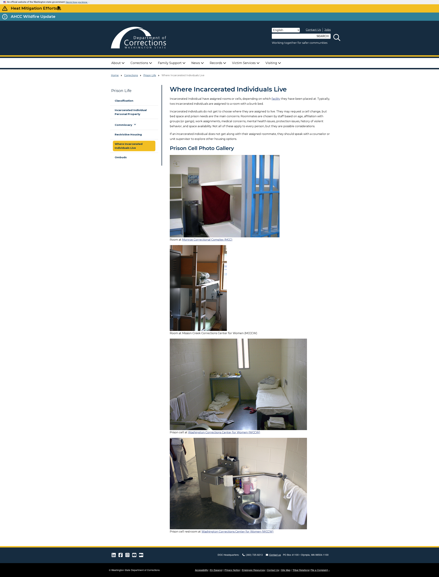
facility (276, 98)
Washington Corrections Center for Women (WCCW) (224, 432)
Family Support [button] (170, 63)
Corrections (131, 75)
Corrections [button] (139, 63)
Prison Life (149, 75)
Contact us (275, 554)
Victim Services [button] (244, 63)
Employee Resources (253, 570)
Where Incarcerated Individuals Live (129, 145)
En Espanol (216, 570)
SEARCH (323, 36)
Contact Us (313, 29)
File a (319, 570)
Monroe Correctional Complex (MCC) (207, 239)
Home (115, 75)
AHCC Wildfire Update (33, 16)
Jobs (327, 29)
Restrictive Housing (128, 134)
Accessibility (201, 570)
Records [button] (216, 63)
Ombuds (121, 157)
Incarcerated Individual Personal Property (131, 112)
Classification (124, 100)
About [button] (116, 63)
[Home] (143, 38)
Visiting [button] (271, 63)
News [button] (196, 63)
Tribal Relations (301, 570)
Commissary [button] (126, 124)
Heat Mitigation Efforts (34, 8)
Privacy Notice (232, 570)
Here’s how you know (77, 2)
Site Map (285, 570)
